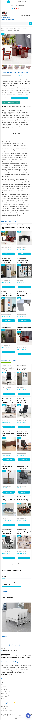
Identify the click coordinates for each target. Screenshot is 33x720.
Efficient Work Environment (16, 114)
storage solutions (21, 125)
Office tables (17, 28)
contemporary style (22, 112)
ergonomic (9, 115)
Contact (3, 688)
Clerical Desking (21, 224)
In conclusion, (6, 204)
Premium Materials (7, 122)
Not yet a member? (6, 710)
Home (2, 28)
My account (4, 689)
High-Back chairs (22, 431)
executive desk (17, 115)
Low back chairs (21, 529)
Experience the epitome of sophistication (13, 79)
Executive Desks (13, 106)
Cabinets (3, 291)
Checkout (3, 686)
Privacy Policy (5, 695)
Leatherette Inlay (14, 117)
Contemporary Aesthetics (9, 112)
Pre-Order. (4, 708)
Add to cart (19, 98)
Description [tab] (16, 133)
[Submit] (30, 23)
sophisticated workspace (9, 125)
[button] (28, 36)
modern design (6, 119)
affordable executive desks (15, 110)
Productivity (16, 122)
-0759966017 (22, 2)
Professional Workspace (12, 124)
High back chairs (7, 365)
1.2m (6, 110)
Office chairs (20, 398)
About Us (3, 682)
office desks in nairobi (8, 120)
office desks (14, 119)
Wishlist (3, 698)
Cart (2, 684)
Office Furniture (9, 28)
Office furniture (5, 691)
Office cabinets (5, 258)
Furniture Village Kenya (7, 19)
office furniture (19, 120)
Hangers (4, 464)
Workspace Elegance (7, 127)
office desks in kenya (24, 119)
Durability (4, 114)
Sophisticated (23, 124)
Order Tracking (5, 693)
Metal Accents (24, 117)
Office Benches (6, 496)
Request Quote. (5, 706)
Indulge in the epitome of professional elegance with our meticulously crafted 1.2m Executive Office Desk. (15, 139)
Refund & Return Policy (7, 696)
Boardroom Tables (22, 496)
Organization (27, 120)
